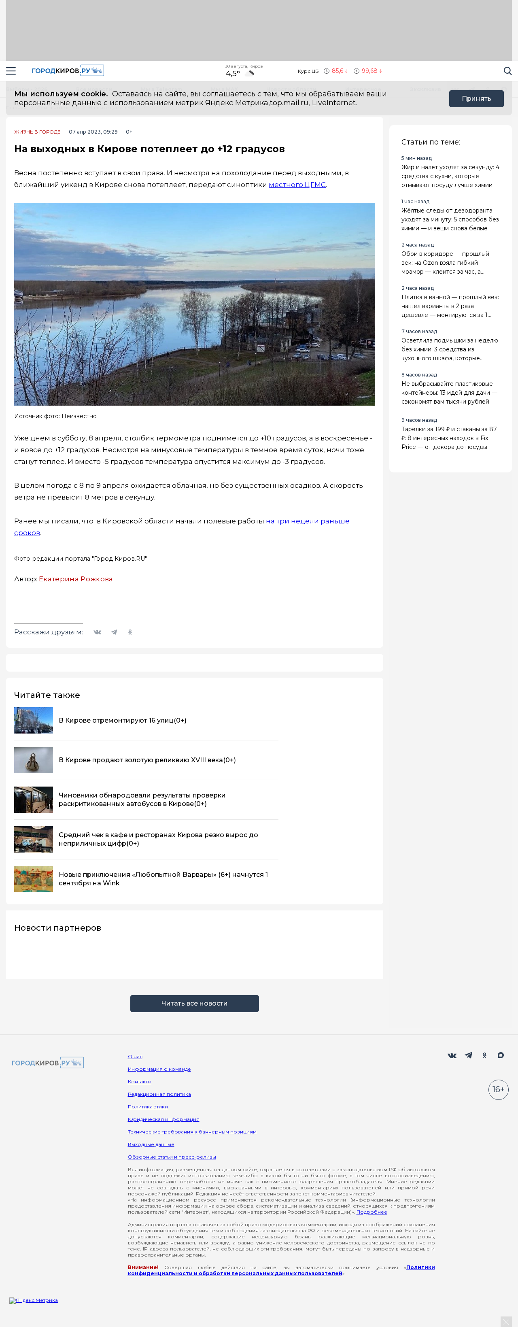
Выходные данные (151, 1144)
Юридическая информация (164, 1119)
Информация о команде (159, 1069)
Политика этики (148, 1107)
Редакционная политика (159, 1094)
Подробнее (372, 1212)
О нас (135, 1056)
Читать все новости (194, 1003)
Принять (476, 98)
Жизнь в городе (37, 132)
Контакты (139, 1081)
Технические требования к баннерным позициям (192, 1132)
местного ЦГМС (297, 185)
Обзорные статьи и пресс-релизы (172, 1157)
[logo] (46, 1063)
